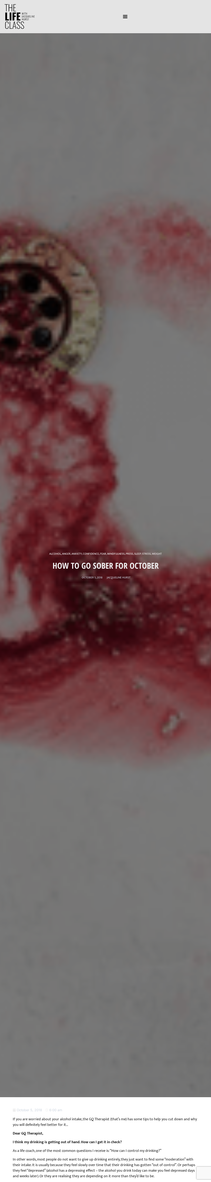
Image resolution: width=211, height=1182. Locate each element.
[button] (125, 16)
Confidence (91, 553)
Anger (66, 553)
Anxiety (77, 553)
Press (129, 553)
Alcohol (55, 553)
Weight (157, 553)
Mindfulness (116, 553)
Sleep (137, 553)
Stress (146, 553)
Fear (103, 553)
